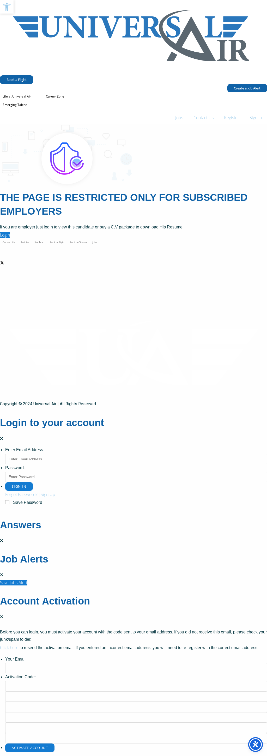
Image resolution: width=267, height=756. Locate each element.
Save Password (27, 502)
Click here (9, 647)
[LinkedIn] (133, 275)
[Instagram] (133, 288)
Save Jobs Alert (13, 582)
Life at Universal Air (17, 96)
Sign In (256, 117)
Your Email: (16, 659)
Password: (15, 467)
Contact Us (203, 117)
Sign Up (48, 494)
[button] (7, 7)
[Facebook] (133, 249)
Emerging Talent (15, 104)
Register (231, 117)
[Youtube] (133, 300)
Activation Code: (20, 677)
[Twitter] (133, 262)
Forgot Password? (21, 494)
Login (5, 235)
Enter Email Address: (24, 449)
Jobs (179, 117)
